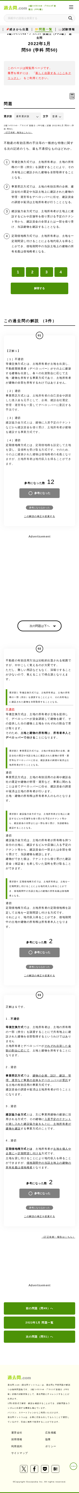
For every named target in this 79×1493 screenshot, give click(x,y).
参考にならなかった (39, 507)
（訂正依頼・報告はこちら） (18, 132)
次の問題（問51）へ (39, 1336)
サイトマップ (19, 1453)
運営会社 (16, 1432)
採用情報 (16, 1439)
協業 (48, 1439)
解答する (39, 288)
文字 (46, 116)
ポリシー (50, 1446)
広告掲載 (50, 1432)
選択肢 (8, 116)
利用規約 (16, 1446)
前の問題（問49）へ (39, 1308)
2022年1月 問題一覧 (39, 1322)
